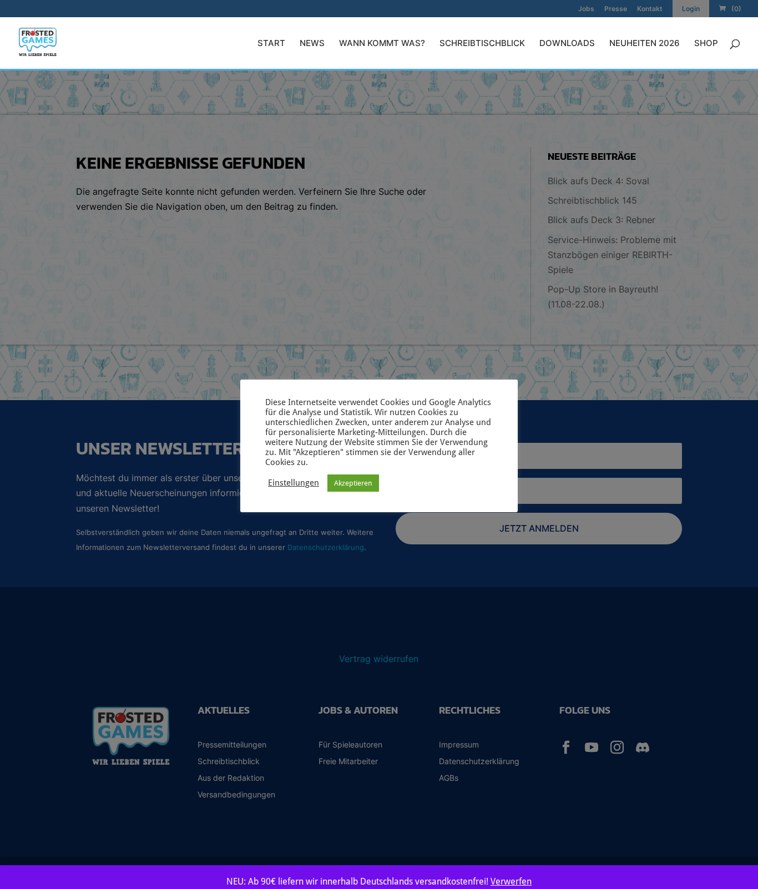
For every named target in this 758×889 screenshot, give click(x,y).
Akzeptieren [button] (353, 483)
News (312, 43)
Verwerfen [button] (511, 881)
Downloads (567, 43)
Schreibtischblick (482, 43)
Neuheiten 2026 (644, 43)
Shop (706, 43)
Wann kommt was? (382, 43)
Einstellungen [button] (293, 482)
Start (271, 43)
